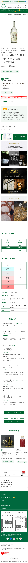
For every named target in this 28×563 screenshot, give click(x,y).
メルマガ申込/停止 (5, 480)
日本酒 (10, 14)
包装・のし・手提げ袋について (8, 497)
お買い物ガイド (4, 492)
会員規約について (4, 508)
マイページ (8, 475)
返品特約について (5, 129)
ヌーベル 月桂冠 (17, 14)
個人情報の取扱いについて (7, 486)
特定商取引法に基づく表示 (7, 482)
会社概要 (2, 500)
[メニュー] (25, 5)
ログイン (3, 478)
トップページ (4, 14)
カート (16, 475)
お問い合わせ (3, 494)
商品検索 (5, 472)
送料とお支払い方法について (9, 71)
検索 (23, 472)
